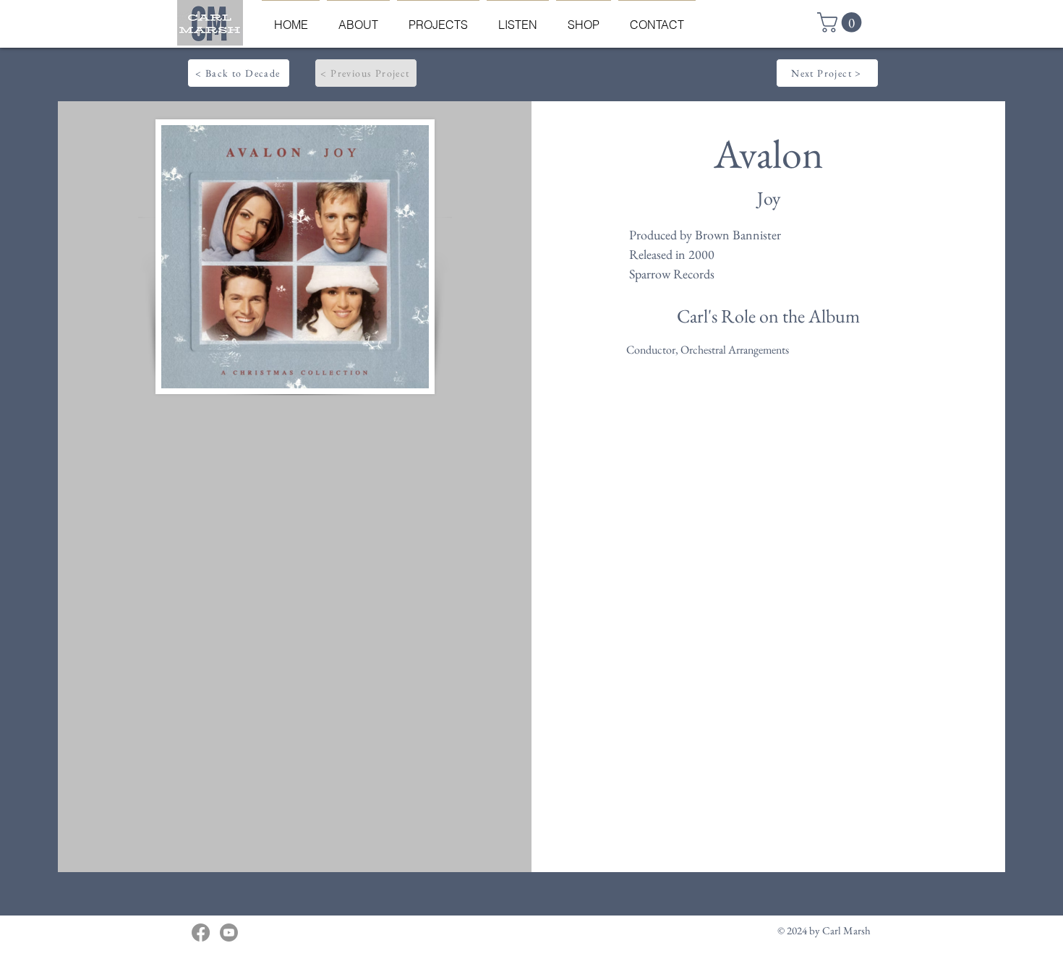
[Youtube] (229, 932)
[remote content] (293, 575)
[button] (841, 22)
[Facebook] (201, 932)
